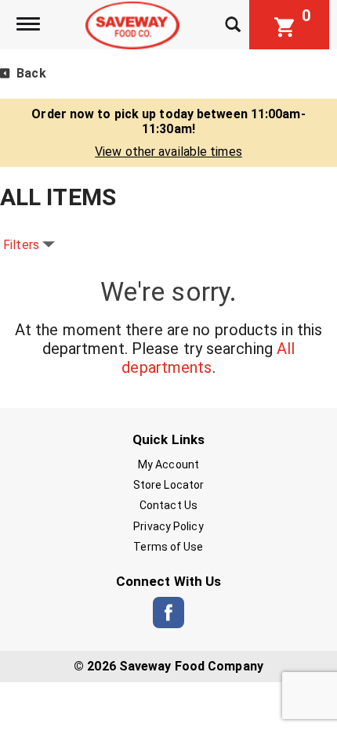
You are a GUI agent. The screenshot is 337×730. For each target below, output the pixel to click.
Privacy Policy (168, 526)
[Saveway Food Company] (134, 24)
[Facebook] (168, 612)
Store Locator (168, 485)
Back (29, 73)
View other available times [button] (168, 151)
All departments (208, 358)
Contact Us (168, 505)
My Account (168, 464)
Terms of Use (168, 546)
